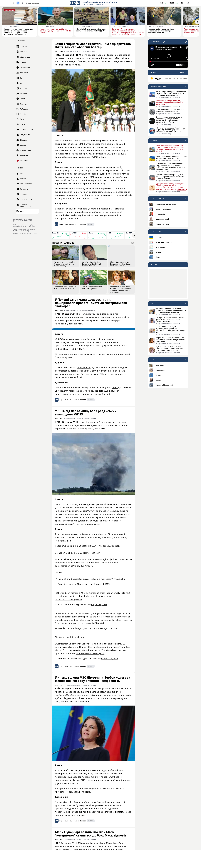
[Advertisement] (168, 283)
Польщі (115, 387)
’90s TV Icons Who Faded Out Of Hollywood (92, 287)
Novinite (76, 64)
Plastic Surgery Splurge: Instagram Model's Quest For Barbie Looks (120, 264)
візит (67, 215)
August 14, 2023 (102, 584)
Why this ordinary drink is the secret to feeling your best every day (64, 264)
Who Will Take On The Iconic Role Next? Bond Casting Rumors (91, 264)
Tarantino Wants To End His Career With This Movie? (65, 287)
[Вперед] (197, 22)
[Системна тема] (18, 3)
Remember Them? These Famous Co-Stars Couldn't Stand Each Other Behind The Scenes (120, 289)
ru (187, 3)
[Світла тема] (13, 3)
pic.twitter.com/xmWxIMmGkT (88, 623)
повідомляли (83, 367)
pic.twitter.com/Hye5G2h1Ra (111, 579)
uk (182, 3)
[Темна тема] (22, 3)
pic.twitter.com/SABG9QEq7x (90, 653)
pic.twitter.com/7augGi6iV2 (68, 599)
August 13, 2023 (110, 658)
